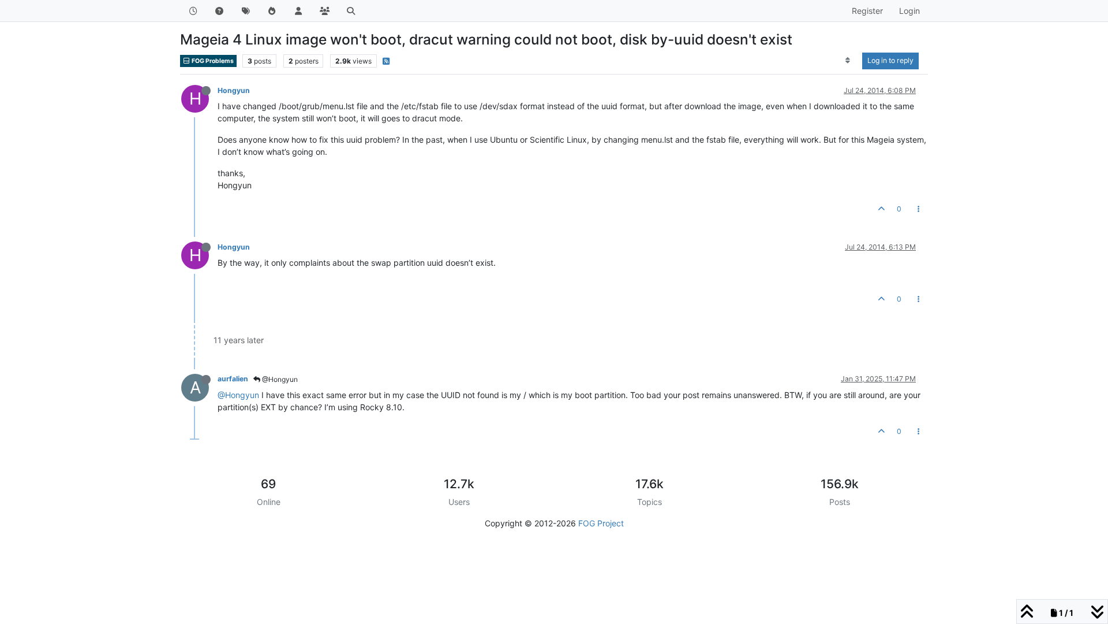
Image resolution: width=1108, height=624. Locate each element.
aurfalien (233, 378)
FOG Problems (212, 61)
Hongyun (234, 90)
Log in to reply (890, 60)
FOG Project (601, 523)
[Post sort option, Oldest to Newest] (848, 61)
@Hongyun (279, 379)
